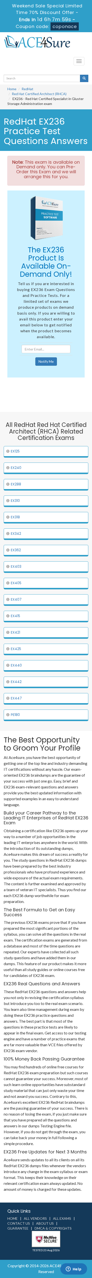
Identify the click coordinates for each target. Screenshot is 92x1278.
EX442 (16, 681)
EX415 (15, 615)
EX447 (16, 698)
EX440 (16, 665)
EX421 (15, 632)
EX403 (16, 566)
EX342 (16, 533)
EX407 (16, 599)
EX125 (15, 451)
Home (11, 89)
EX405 (16, 583)
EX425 (16, 648)
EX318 (15, 517)
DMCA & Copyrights (53, 1228)
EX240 (16, 467)
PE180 (15, 714)
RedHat (27, 89)
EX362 (16, 550)
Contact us (18, 1223)
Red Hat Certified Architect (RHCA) (39, 94)
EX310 (15, 500)
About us (45, 1223)
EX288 (16, 484)
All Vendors (35, 1218)
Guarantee (17, 1228)
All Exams (62, 1218)
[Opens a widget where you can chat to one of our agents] (73, 1269)
